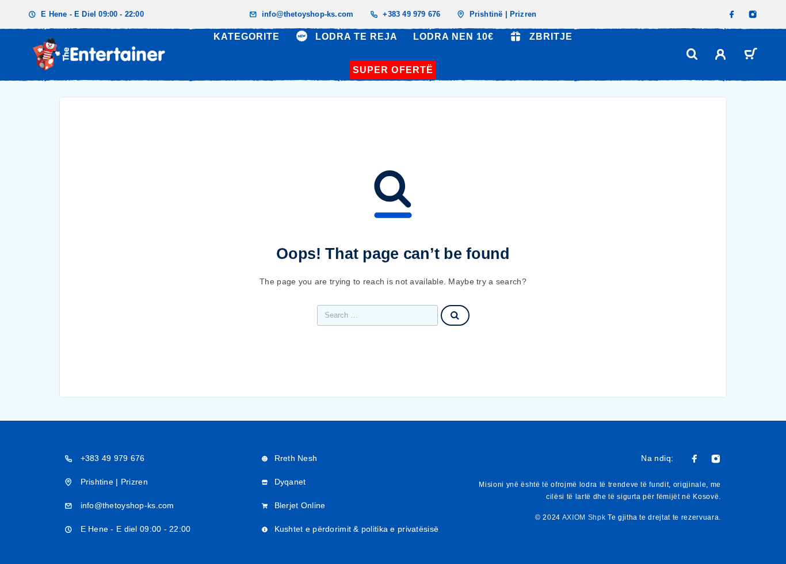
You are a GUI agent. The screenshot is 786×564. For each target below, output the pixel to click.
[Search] (692, 54)
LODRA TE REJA (356, 36)
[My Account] (721, 54)
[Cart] (750, 55)
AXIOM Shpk (584, 517)
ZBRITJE (551, 36)
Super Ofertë (393, 70)
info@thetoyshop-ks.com (307, 14)
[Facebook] (732, 14)
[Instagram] (752, 14)
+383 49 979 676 (411, 14)
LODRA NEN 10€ (453, 36)
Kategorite (246, 36)
